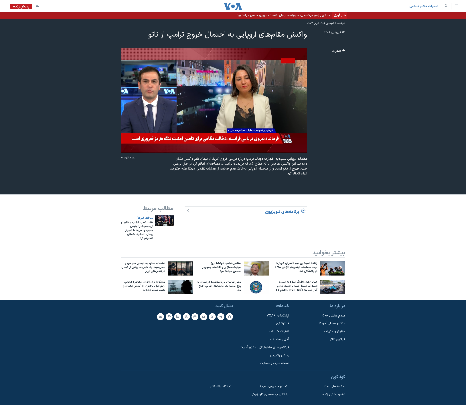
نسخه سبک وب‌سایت (274, 363)
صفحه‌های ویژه (334, 386)
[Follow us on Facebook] (229, 316)
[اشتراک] (160, 316)
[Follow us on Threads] (186, 316)
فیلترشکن (282, 323)
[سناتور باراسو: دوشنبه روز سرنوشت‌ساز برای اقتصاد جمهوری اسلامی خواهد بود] (256, 268)
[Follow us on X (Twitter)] (212, 316)
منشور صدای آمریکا (332, 323)
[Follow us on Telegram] (220, 316)
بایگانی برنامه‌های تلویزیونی (269, 394)
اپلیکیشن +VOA (278, 315)
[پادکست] (169, 316)
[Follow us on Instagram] (194, 316)
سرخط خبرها (145, 218)
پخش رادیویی (279, 355)
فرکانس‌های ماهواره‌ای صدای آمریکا (264, 347)
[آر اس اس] (177, 316)
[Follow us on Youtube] (203, 316)
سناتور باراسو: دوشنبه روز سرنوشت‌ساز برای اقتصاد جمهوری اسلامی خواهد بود (283, 15)
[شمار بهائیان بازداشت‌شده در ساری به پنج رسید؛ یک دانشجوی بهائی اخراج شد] (256, 287)
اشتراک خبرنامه (279, 331)
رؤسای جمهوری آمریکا (273, 386)
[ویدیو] (37, 6)
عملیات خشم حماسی (423, 6)
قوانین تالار (337, 339)
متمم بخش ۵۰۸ (333, 315)
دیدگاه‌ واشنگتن (220, 386)
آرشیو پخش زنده (333, 394)
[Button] (338, 52)
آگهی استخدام (279, 339)
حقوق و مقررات (334, 331)
